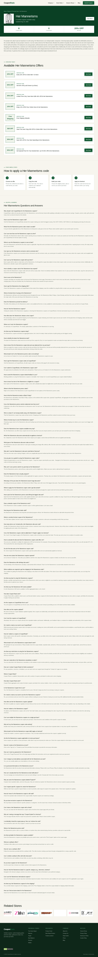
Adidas (29, 942)
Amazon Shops (70, 2)
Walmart (30, 933)
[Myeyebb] (52, 913)
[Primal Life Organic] (12, 913)
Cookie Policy (83, 938)
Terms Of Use (83, 931)
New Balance (31, 938)
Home (5, 11)
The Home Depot (32, 931)
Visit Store (90, 18)
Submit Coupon (88, 2)
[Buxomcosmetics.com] (39, 913)
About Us (65, 931)
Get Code (88, 74)
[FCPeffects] (25, 913)
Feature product (49, 935)
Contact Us (65, 933)
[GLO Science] (79, 913)
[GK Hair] (66, 913)
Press (64, 938)
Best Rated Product (50, 933)
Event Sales (60, 2)
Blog (79, 2)
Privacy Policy (83, 933)
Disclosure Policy (84, 935)
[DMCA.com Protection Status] (8, 949)
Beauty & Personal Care (13, 11)
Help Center (66, 935)
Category (50, 2)
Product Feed (49, 931)
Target (29, 935)
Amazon (30, 940)
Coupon (9, 3)
